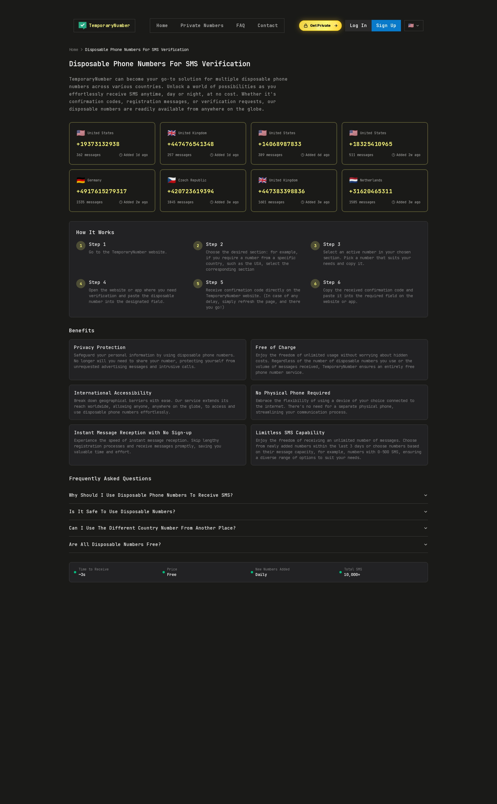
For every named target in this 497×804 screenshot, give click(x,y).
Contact (268, 25)
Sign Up (386, 25)
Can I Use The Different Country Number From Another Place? (152, 528)
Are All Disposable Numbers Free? (115, 544)
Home (162, 25)
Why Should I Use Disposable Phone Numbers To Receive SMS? (151, 495)
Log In (358, 25)
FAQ (240, 25)
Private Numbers (202, 25)
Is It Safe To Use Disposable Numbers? (122, 512)
